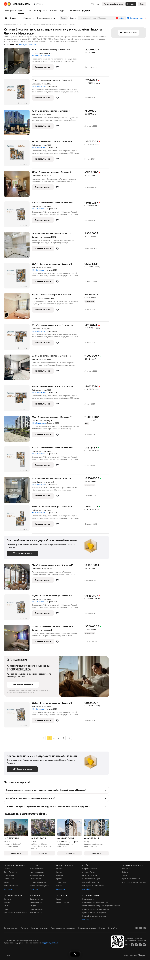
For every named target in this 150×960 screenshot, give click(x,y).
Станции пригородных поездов (134, 882)
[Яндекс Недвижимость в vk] (136, 928)
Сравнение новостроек (131, 879)
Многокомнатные (36, 909)
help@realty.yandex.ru (50, 943)
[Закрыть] (145, 18)
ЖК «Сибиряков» (38, 86)
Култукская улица (36, 872)
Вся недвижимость (11, 928)
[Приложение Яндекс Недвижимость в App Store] (132, 945)
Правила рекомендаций (86, 928)
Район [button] (121, 18)
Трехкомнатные (36, 913)
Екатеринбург (9, 879)
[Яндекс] (142, 955)
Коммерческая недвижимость (15, 913)
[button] (98, 4)
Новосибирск (9, 875)
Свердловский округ (90, 869)
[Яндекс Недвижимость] (17, 4)
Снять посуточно (62, 902)
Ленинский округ (89, 872)
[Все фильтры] (6, 18)
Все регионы (127, 869)
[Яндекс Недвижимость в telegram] (144, 928)
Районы (125, 872)
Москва (6, 869)
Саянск (59, 872)
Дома (6, 906)
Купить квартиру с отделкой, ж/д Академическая (101, 906)
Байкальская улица (39, 84)
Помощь (101, 928)
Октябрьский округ (89, 875)
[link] (142, 4)
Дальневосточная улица (41, 237)
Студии (33, 906)
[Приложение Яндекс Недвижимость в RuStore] (144, 945)
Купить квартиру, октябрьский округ (96, 909)
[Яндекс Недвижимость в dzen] (140, 928)
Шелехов (59, 875)
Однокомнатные (36, 899)
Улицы (124, 875)
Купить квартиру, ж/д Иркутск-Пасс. (96, 902)
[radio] (54, 738)
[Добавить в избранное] (57, 67)
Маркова (59, 869)
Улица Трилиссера (37, 875)
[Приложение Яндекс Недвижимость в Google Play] (136, 945)
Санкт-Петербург (10, 872)
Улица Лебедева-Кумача (39, 886)
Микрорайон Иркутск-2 (91, 882)
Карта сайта (112, 928)
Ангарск (59, 886)
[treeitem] (10, 11)
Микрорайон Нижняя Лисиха (93, 886)
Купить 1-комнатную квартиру (94, 913)
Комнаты (7, 899)
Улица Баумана (35, 879)
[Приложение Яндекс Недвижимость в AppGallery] (140, 945)
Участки (7, 902)
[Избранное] (93, 4)
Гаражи (6, 909)
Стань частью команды (39, 928)
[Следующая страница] (69, 738)
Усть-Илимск (61, 882)
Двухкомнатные (36, 902)
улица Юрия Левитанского (42, 482)
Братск (59, 879)
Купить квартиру (88, 899)
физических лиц (29, 692)
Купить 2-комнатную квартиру (94, 916)
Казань (6, 882)
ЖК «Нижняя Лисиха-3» (41, 56)
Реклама (24, 928)
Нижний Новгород (11, 886)
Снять (58, 899)
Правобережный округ (91, 879)
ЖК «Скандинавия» (39, 423)
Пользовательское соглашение (63, 928)
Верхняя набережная (40, 53)
